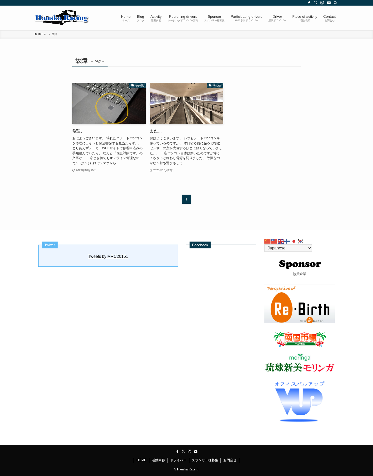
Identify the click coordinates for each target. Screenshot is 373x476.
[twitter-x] (315, 3)
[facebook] (309, 3)
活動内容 (158, 460)
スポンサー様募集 (205, 460)
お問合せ (229, 460)
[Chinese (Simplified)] (267, 241)
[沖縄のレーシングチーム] (61, 18)
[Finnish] (287, 241)
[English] (281, 241)
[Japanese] (294, 241)
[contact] (329, 3)
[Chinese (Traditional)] (274, 241)
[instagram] (322, 3)
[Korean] (300, 241)
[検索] (335, 3)
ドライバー (178, 460)
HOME (141, 460)
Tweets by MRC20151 (108, 256)
